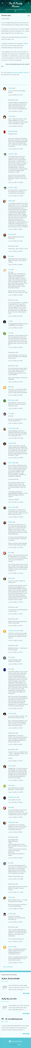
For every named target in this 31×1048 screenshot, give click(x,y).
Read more (26, 993)
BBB (9, 387)
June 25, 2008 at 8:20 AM (15, 395)
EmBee (10, 522)
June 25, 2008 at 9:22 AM (15, 423)
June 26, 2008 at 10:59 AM (15, 879)
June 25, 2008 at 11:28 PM (15, 792)
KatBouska (11, 131)
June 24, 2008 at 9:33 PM (15, 111)
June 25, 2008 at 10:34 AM (15, 502)
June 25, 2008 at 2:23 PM (15, 640)
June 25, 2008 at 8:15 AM (15, 360)
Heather (10, 914)
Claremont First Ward (14, 630)
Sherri (10, 657)
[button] (29, 16)
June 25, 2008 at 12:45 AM (15, 182)
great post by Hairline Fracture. (19, 72)
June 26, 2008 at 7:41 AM (15, 817)
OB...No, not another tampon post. (12, 1019)
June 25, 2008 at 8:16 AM (15, 382)
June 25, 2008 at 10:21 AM (15, 438)
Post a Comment (8, 967)
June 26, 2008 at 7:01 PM (15, 941)
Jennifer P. (11, 154)
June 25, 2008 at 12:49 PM (15, 602)
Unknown (10, 946)
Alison (10, 578)
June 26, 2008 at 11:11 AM (15, 892)
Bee (9, 863)
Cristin (10, 897)
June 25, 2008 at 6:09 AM (15, 295)
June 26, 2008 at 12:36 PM (15, 908)
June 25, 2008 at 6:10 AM (15, 316)
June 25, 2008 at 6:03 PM (15, 728)
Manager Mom (12, 797)
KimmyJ (10, 234)
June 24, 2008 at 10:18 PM (15, 149)
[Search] (29, 3)
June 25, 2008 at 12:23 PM (15, 573)
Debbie (26, 43)
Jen (9, 333)
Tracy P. (10, 766)
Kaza (9, 669)
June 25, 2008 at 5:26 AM (15, 251)
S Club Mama (12, 428)
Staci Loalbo (12, 463)
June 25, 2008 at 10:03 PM (15, 780)
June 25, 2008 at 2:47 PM (15, 652)
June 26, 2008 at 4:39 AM (15, 802)
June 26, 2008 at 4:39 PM (15, 922)
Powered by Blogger (16, 1041)
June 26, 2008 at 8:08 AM (15, 832)
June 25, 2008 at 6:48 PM (15, 744)
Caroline (10, 443)
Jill (9, 321)
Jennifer (6, 45)
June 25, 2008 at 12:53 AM (15, 196)
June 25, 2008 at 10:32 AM (15, 458)
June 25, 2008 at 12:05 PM (15, 547)
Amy (9, 256)
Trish (9, 413)
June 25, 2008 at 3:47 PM (15, 664)
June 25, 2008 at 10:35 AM (15, 517)
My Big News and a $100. (9, 999)
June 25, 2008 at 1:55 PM (15, 614)
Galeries (19, 1044)
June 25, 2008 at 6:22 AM (15, 328)
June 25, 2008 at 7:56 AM (15, 347)
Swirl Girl (10, 713)
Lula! (9, 269)
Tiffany (10, 88)
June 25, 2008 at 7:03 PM (15, 761)
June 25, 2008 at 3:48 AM (15, 229)
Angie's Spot (11, 822)
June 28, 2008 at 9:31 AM (15, 962)
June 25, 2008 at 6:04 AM (15, 264)
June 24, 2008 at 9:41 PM (15, 126)
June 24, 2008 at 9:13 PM (15, 95)
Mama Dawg (11, 400)
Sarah (10, 785)
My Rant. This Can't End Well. (10, 979)
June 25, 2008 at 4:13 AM (15, 241)
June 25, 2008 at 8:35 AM (15, 408)
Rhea (9, 552)
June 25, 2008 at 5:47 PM (15, 708)
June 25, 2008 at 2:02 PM (15, 625)
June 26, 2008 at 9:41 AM (15, 858)
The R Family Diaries (15, 4)
